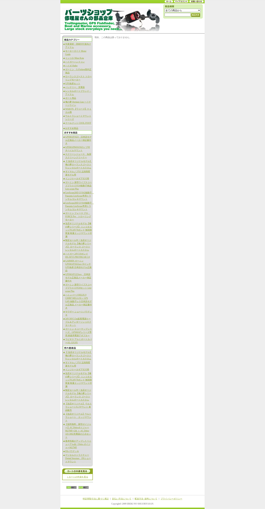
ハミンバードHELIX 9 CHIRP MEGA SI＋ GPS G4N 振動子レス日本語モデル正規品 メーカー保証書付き (78, 301)
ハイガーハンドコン (75, 62)
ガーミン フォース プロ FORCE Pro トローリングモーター (78, 216)
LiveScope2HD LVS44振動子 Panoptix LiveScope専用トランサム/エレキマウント (79, 206)
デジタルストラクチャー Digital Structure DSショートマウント (78, 458)
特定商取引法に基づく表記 (96, 498)
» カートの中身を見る (77, 477)
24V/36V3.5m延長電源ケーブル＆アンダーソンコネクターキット (78, 321)
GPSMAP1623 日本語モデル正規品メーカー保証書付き (78, 140)
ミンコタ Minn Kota (74, 58)
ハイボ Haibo (71, 65)
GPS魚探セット (72, 83)
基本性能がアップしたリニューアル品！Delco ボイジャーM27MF (78, 444)
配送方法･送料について (146, 498)
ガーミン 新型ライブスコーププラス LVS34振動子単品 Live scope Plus (78, 185)
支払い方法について (121, 498)
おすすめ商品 (71, 128)
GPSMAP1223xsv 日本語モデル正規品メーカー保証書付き (78, 277)
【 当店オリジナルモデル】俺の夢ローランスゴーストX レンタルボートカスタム (78, 164)
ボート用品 (70, 98)
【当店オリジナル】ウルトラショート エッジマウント (78, 417)
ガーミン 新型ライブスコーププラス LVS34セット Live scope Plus (78, 287)
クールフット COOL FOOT (78, 123)
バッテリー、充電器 (75, 87)
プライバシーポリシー (171, 498)
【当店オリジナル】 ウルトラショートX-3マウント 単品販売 (78, 406)
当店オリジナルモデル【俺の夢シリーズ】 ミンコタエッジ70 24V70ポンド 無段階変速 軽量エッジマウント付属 (78, 230)
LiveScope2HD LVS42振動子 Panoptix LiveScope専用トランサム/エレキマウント (79, 195)
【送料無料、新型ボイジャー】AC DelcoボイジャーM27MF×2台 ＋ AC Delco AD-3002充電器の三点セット (78, 430)
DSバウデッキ (72, 451)
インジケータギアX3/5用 (77, 178)
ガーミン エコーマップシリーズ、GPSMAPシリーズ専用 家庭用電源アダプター (78, 332)
